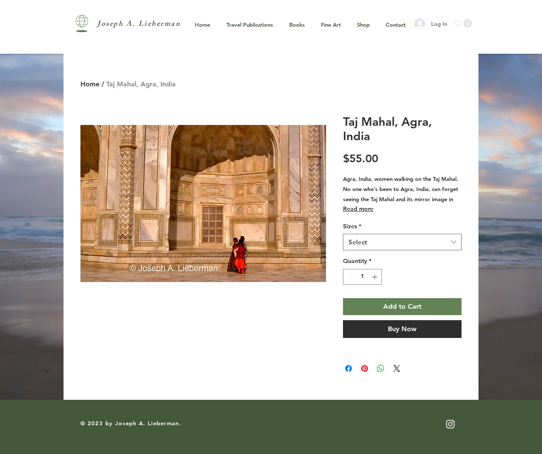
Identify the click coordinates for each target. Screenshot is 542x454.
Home (90, 84)
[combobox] (402, 242)
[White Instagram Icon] (450, 424)
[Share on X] (397, 368)
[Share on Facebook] (348, 368)
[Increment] (375, 276)
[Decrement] (349, 276)
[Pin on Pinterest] (364, 368)
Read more (358, 209)
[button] (463, 23)
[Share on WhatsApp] (381, 368)
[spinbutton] (362, 276)
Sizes (352, 226)
